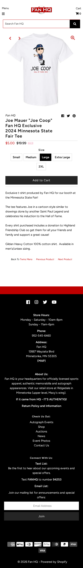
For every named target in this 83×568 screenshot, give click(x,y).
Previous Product (45, 259)
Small (16, 157)
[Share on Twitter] (68, 116)
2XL (41, 166)
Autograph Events (41, 422)
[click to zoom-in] (73, 38)
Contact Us (41, 445)
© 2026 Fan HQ (28, 562)
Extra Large (62, 157)
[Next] (19, 38)
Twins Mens (26, 259)
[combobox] (41, 24)
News (41, 436)
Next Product (65, 259)
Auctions (41, 431)
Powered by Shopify (54, 562)
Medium (31, 157)
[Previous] (10, 38)
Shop (41, 427)
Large (45, 157)
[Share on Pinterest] (74, 116)
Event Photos (41, 441)
